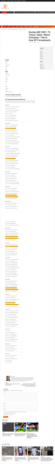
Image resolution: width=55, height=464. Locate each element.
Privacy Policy (24, 0)
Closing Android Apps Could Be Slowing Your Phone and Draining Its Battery (20, 459)
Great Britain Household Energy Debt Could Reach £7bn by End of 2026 (16, 12)
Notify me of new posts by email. (8, 414)
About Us (8, 0)
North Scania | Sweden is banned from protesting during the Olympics (12, 383)
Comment (4, 391)
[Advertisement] (27, 19)
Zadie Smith (30, 42)
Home (4, 26)
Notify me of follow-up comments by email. (10, 413)
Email (4, 406)
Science (21, 26)
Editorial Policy (19, 0)
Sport (31, 26)
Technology (26, 26)
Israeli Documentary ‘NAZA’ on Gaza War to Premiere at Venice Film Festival (7, 459)
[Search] (53, 26)
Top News (8, 26)
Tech (15, 456)
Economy (17, 26)
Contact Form (12, 0)
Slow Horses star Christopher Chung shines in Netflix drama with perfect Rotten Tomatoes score (40, 12)
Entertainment (36, 26)
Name (4, 403)
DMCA (15, 0)
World (13, 26)
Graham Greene (9, 461)
